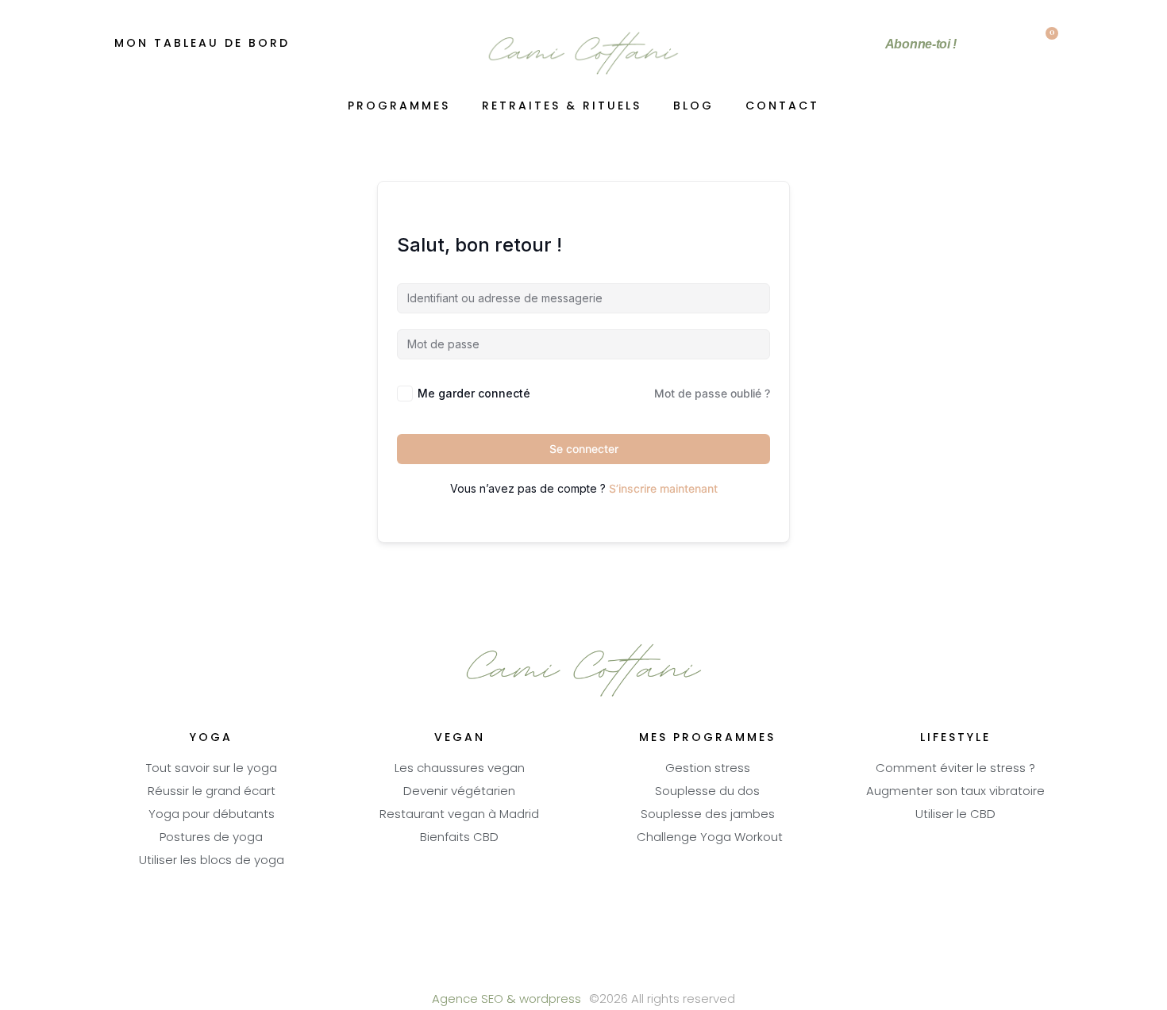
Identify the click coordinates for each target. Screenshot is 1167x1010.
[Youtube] (584, 970)
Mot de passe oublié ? (712, 393)
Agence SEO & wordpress (506, 1000)
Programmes (399, 107)
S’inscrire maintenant (663, 488)
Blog (693, 107)
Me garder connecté (474, 393)
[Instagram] (627, 970)
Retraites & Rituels (561, 107)
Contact (782, 107)
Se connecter (583, 448)
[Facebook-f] (540, 970)
